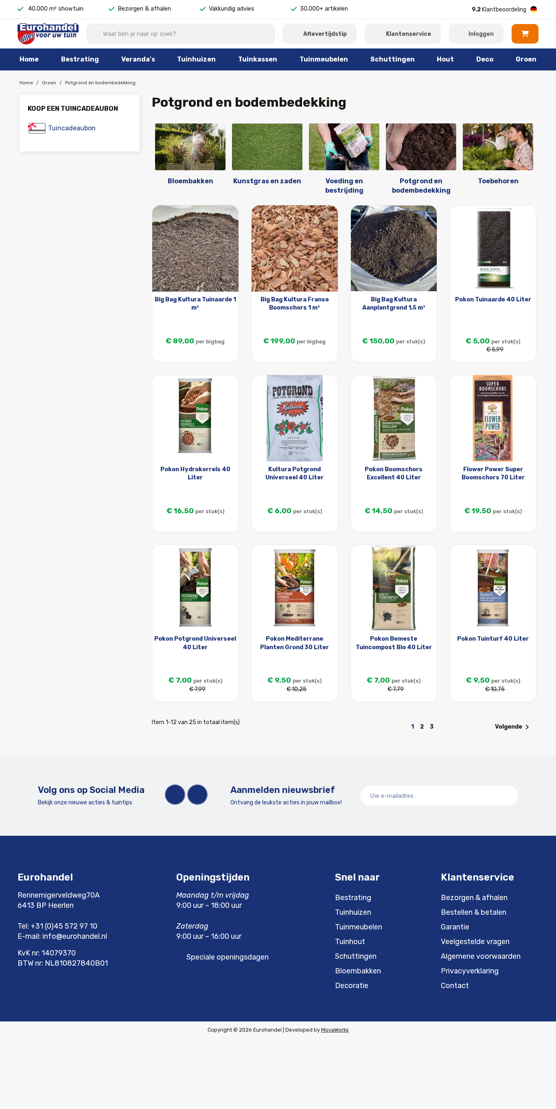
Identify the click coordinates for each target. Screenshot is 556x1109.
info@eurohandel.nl (74, 936)
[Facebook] (175, 794)
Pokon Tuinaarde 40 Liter (493, 299)
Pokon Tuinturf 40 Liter (493, 638)
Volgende (513, 727)
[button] (525, 33)
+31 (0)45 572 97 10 (64, 926)
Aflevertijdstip (325, 34)
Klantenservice (408, 34)
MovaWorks (335, 1030)
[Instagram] (197, 794)
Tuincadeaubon (72, 128)
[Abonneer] (507, 796)
